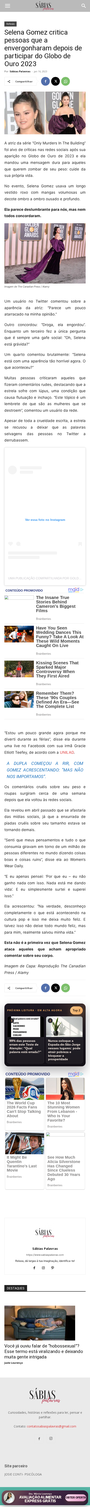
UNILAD (67, 752)
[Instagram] (45, 1268)
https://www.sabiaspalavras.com (45, 1254)
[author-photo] (45, 1242)
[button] (7, 6)
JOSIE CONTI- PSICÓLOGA (23, 1474)
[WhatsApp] (65, 81)
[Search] (84, 6)
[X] (55, 81)
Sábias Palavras (20, 71)
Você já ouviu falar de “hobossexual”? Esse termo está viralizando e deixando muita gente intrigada (43, 1351)
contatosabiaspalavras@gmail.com (51, 1426)
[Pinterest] (54, 1268)
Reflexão (10, 23)
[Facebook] (45, 81)
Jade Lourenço (13, 1362)
